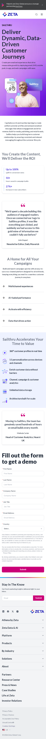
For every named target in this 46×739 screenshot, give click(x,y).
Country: (6, 524)
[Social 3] (12, 611)
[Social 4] (17, 611)
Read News (19, 6)
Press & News (9, 685)
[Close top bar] (42, 5)
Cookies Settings (8, 726)
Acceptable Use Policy (10, 719)
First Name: (7, 469)
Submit (23, 569)
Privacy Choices (8, 715)
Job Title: (6, 502)
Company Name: (9, 491)
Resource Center (11, 679)
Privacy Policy (7, 553)
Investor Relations (12, 700)
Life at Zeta (8, 695)
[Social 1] (3, 611)
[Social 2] (8, 611)
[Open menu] (42, 14)
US (7, 730)
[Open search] (36, 14)
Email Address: (8, 513)
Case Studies (9, 690)
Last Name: (7, 480)
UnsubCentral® (8, 722)
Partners (6, 674)
